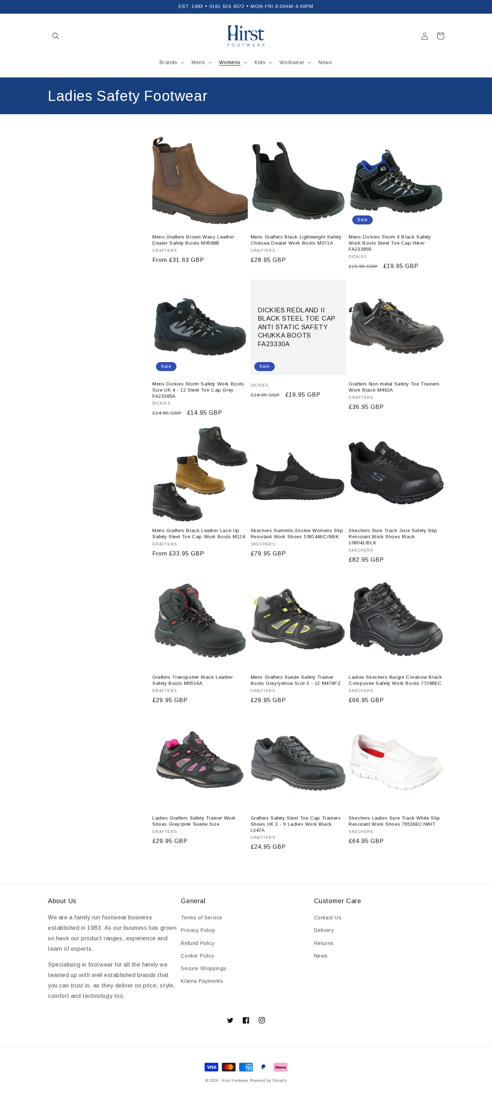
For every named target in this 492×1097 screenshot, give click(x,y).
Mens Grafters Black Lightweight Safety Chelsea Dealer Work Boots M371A (296, 240)
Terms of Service (202, 917)
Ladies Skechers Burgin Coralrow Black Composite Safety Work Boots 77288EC (395, 680)
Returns (324, 943)
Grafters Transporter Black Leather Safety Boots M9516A (192, 680)
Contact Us (328, 917)
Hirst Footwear (235, 1081)
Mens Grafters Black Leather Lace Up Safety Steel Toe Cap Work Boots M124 (198, 533)
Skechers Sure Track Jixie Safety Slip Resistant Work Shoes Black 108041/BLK (393, 536)
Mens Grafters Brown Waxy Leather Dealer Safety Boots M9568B (193, 240)
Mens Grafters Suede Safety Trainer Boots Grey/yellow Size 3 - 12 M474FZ (296, 680)
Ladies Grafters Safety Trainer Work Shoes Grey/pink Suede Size (194, 821)
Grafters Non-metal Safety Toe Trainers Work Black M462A (394, 387)
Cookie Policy (197, 956)
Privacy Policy (198, 930)
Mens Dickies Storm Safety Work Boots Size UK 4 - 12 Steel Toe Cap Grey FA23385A (198, 390)
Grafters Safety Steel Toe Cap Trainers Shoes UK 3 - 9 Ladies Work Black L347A (296, 824)
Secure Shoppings (204, 968)
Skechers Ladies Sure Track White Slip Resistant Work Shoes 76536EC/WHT (394, 821)
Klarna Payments (202, 981)
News (321, 956)
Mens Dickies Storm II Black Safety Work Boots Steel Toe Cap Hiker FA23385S (390, 243)
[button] (56, 36)
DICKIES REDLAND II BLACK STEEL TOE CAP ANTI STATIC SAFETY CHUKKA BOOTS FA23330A (297, 327)
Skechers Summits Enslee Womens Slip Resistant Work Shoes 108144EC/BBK (297, 533)
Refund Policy (198, 943)
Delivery (324, 930)
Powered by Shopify (268, 1081)
